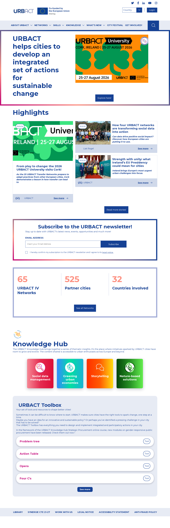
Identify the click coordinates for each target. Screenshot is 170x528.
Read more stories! (116, 210)
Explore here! (104, 98)
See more (59, 198)
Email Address (34, 238)
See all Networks (85, 308)
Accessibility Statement (114, 512)
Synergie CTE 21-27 (39, 512)
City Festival (115, 25)
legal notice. (107, 252)
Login (152, 10)
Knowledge (73, 25)
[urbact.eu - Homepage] (42, 10)
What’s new (94, 25)
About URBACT (20, 25)
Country (127, 10)
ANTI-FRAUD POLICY (145, 512)
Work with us (64, 512)
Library (18, 512)
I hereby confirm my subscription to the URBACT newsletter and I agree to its (66, 252)
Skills (57, 25)
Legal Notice (86, 512)
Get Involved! (133, 25)
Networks (41, 25)
